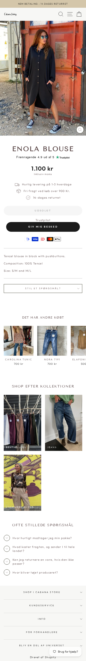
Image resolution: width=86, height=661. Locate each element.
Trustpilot (43, 220)
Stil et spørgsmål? (43, 288)
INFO (42, 618)
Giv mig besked (43, 226)
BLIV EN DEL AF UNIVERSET (42, 645)
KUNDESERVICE (41, 605)
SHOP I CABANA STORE (42, 592)
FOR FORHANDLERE (42, 632)
